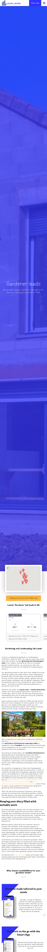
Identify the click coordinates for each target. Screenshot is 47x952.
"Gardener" (26, 290)
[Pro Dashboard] (11, 3)
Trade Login (35, 3)
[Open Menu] (44, 3)
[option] (23, 627)
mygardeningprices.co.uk (33, 780)
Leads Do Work (19, 855)
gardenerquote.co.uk (15, 780)
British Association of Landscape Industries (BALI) (26, 741)
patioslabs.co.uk (23, 782)
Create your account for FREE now (23, 598)
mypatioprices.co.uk (9, 782)
